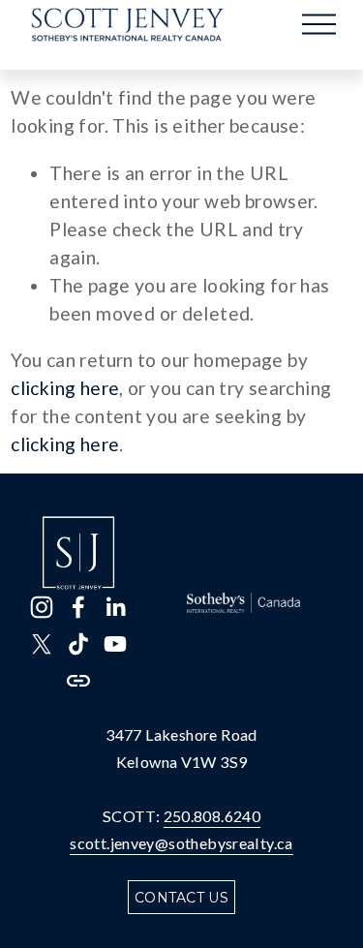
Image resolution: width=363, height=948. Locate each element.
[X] (41, 644)
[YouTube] (115, 644)
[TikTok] (78, 644)
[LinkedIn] (115, 607)
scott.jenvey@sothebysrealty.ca (181, 843)
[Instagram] (41, 607)
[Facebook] (78, 607)
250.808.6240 (212, 816)
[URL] (78, 680)
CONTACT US (181, 897)
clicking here (65, 388)
